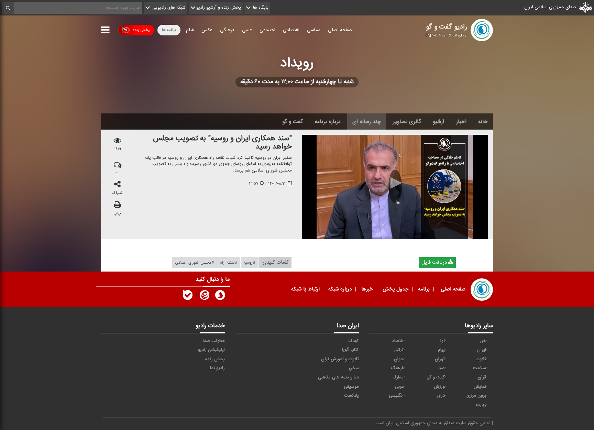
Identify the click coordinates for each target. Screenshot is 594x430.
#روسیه (249, 262)
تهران (440, 359)
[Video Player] (395, 187)
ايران (481, 350)
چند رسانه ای (366, 121)
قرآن (482, 377)
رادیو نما (217, 368)
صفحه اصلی (340, 30)
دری (441, 395)
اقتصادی (291, 30)
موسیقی (351, 386)
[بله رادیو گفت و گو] (188, 296)
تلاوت (481, 359)
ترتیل (399, 350)
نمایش (480, 386)
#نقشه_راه (229, 262)
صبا (442, 368)
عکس (206, 30)
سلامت (479, 368)
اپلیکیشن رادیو (211, 350)
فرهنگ (397, 368)
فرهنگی (227, 30)
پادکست (351, 395)
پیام (441, 350)
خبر (483, 341)
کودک (354, 341)
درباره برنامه (328, 121)
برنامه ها (169, 29)
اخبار (461, 121)
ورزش (439, 386)
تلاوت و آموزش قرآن (340, 359)
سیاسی (313, 30)
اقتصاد (398, 341)
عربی (399, 386)
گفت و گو (292, 121)
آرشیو (438, 121)
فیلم (190, 30)
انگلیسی (396, 395)
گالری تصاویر (407, 121)
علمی (247, 30)
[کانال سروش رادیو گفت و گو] (220, 296)
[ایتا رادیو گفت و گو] (204, 296)
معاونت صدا (214, 341)
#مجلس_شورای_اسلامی (194, 262)
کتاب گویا (350, 350)
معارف (398, 377)
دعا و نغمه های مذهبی (338, 377)
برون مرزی (476, 395)
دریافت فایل (434, 262)
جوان (399, 359)
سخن (354, 368)
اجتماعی (267, 30)
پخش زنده (141, 29)
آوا (442, 341)
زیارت (481, 405)
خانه (483, 121)
